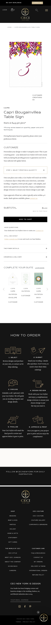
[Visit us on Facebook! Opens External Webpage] (25, 606)
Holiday (13, 529)
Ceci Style (12, 553)
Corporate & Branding (38, 524)
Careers (12, 570)
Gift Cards (12, 542)
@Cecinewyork (24, 472)
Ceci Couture (38, 516)
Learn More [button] (39, 268)
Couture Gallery (38, 520)
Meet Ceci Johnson (13, 557)
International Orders (38, 570)
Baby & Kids (12, 520)
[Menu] (47, 10)
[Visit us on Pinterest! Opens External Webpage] (30, 606)
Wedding (12, 516)
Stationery (12, 537)
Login (4, 10)
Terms (18, 621)
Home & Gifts (12, 533)
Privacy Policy (29, 621)
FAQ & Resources (38, 553)
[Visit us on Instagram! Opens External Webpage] (19, 606)
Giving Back (12, 566)
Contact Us (39, 231)
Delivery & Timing (38, 566)
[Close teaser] (38, 612)
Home (9, 27)
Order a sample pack (11, 239)
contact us (33, 198)
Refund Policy (38, 575)
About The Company (13, 561)
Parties (13, 524)
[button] (44, 618)
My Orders (38, 561)
